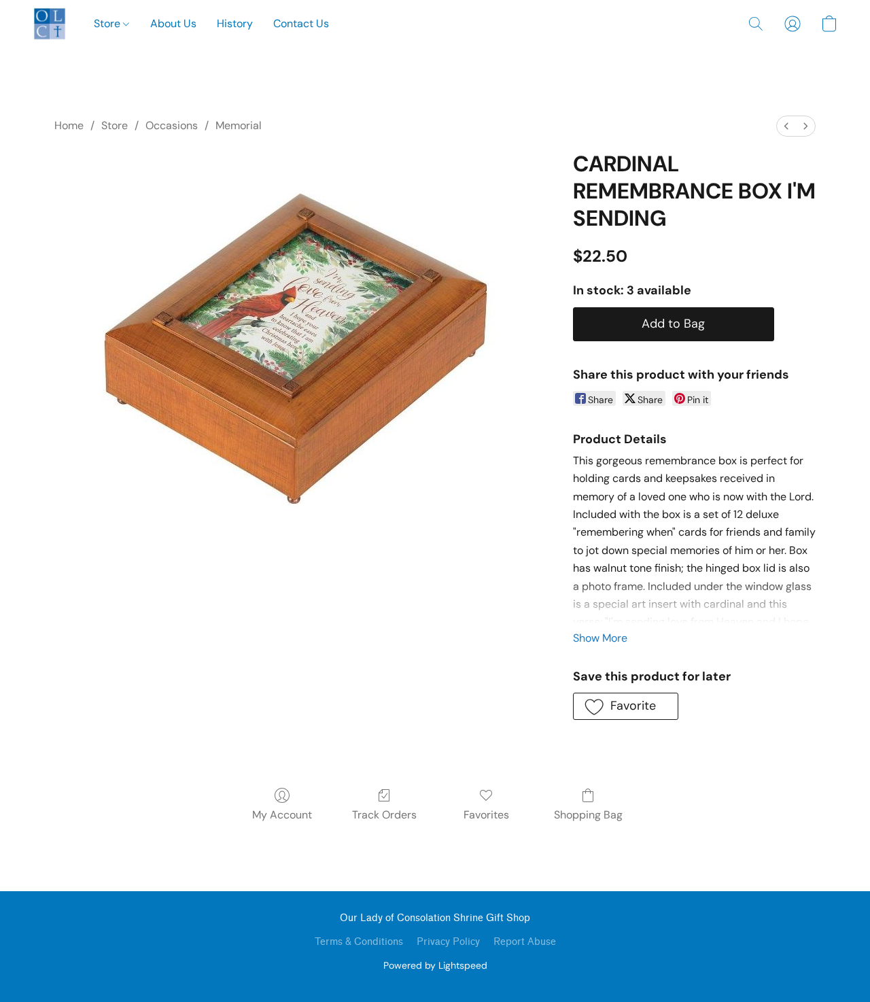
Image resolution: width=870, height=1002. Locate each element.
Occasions (171, 125)
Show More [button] (600, 638)
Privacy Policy (448, 942)
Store (108, 23)
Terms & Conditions (359, 942)
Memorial (238, 125)
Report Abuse (524, 942)
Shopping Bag (588, 815)
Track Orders (384, 815)
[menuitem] (786, 126)
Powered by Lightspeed (435, 965)
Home (69, 125)
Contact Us (301, 23)
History (235, 23)
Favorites (486, 815)
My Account (282, 815)
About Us (173, 23)
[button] (50, 24)
